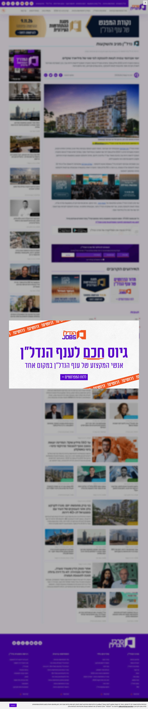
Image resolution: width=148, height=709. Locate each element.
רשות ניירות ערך (98, 369)
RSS (138, 687)
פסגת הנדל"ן (135, 683)
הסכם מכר (25, 683)
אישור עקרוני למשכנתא (21, 673)
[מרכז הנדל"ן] (138, 7)
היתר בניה (106, 683)
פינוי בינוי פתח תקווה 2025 (101, 680)
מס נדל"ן (25, 666)
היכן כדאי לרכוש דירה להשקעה (19, 659)
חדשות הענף (70, 3)
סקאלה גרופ (46, 10)
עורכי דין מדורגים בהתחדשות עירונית (58, 670)
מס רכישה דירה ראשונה (21, 663)
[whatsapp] (45, 75)
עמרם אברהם (87, 164)
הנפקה (110, 369)
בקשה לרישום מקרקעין (102, 663)
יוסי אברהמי (124, 148)
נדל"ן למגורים (121, 3)
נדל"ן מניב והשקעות (94, 3)
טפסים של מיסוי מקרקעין (20, 687)
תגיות (137, 673)
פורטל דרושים (34, 10)
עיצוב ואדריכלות (58, 3)
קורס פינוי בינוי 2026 (61, 10)
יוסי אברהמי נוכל (124, 352)
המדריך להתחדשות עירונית (81, 10)
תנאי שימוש (135, 680)
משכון (26, 677)
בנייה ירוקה (105, 659)
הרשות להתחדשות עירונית (61, 687)
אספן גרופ (102, 203)
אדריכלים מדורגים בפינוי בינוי (60, 677)
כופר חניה (106, 666)
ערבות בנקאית (23, 670)
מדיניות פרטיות (134, 659)
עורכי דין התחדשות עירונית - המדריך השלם (96, 677)
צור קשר (23, 10)
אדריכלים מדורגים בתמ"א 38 (60, 673)
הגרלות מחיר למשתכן (102, 670)
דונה (118, 369)
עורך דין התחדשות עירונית (61, 683)
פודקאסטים (40, 3)
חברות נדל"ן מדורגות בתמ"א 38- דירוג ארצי (56, 666)
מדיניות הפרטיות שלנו (126, 706)
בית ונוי (102, 417)
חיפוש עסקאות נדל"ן (103, 687)
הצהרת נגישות (134, 663)
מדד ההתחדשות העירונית (118, 10)
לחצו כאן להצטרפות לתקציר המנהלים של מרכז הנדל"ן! (117, 222)
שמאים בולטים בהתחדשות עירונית (58, 680)
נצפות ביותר (35, 119)
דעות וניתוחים (81, 3)
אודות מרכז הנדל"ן (99, 10)
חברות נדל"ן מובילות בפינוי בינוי (59, 663)
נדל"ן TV (49, 3)
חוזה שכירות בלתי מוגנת (21, 680)
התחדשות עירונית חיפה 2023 (100, 673)
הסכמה (13, 705)
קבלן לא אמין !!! (124, 361)
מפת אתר (136, 677)
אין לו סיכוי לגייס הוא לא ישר (120, 343)
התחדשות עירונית (109, 3)
